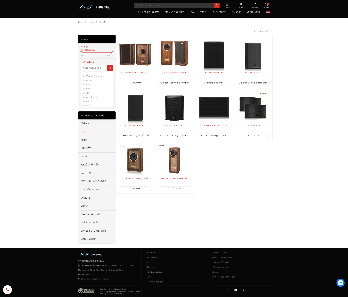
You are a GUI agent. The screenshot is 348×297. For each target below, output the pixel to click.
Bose (88, 89)
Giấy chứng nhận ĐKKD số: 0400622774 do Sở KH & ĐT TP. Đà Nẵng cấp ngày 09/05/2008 (120, 293)
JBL (87, 93)
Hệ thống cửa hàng (154, 272)
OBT (88, 85)
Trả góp (215, 272)
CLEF (88, 106)
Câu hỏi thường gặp (155, 282)
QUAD (89, 80)
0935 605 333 (91, 274)
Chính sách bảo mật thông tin (223, 277)
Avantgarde (92, 97)
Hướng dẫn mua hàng (220, 267)
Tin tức (149, 262)
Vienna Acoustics (94, 76)
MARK (89, 101)
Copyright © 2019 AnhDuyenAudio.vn (113, 289)
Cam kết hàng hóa (219, 252)
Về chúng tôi (152, 257)
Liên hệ (150, 277)
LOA (104, 22)
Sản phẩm (94, 22)
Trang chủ (82, 22)
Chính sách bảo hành (220, 262)
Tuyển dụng (151, 267)
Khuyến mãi (151, 252)
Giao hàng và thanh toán (222, 257)
